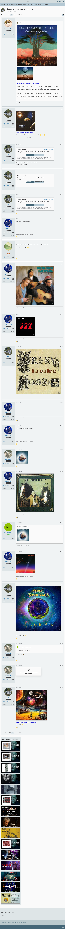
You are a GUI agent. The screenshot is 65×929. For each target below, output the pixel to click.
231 (8, 14)
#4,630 (61, 346)
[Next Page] (21, 15)
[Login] (60, 1)
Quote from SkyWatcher (24, 526)
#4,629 (61, 314)
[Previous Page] (2, 15)
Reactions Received (6, 33)
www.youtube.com (48, 149)
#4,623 (61, 144)
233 (14, 14)
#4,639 (61, 665)
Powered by (33, 927)
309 (19, 14)
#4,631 (61, 402)
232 (11, 14)
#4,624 (61, 171)
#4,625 (61, 194)
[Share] (63, 15)
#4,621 (61, 19)
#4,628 (61, 264)
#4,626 (61, 218)
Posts (4, 34)
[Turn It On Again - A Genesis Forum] (28, 1)
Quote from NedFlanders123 (25, 647)
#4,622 (61, 109)
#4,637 (61, 584)
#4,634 (61, 471)
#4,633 (61, 449)
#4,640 (61, 687)
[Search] (57, 1)
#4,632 (61, 425)
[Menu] (63, 1)
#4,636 (61, 551)
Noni (24, 137)
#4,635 (61, 522)
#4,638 (61, 643)
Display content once (29, 155)
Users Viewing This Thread (7, 912)
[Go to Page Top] (63, 927)
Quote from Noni (22, 22)
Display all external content (39, 155)
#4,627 (61, 242)
